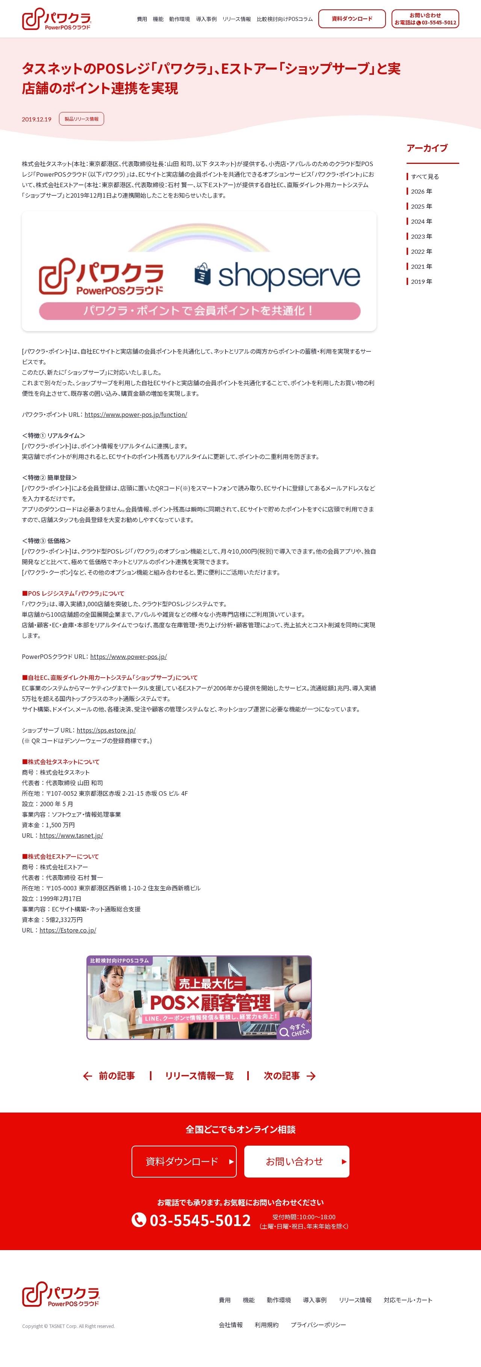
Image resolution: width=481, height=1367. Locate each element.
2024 (418, 221)
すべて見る (425, 176)
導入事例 (315, 1299)
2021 (418, 266)
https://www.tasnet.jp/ (71, 835)
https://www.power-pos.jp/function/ (136, 414)
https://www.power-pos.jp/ (128, 656)
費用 (225, 1299)
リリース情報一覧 (199, 1075)
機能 (249, 1299)
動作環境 (279, 1299)
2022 (418, 251)
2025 (418, 206)
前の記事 (117, 1075)
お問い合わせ (294, 1161)
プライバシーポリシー (318, 1324)
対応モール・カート (408, 1299)
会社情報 (231, 1324)
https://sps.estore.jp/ (106, 729)
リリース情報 (355, 1299)
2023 (418, 236)
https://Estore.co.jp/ (67, 929)
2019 (418, 281)
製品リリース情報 (81, 118)
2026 (418, 191)
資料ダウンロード (352, 18)
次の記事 (282, 1075)
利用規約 (267, 1324)
